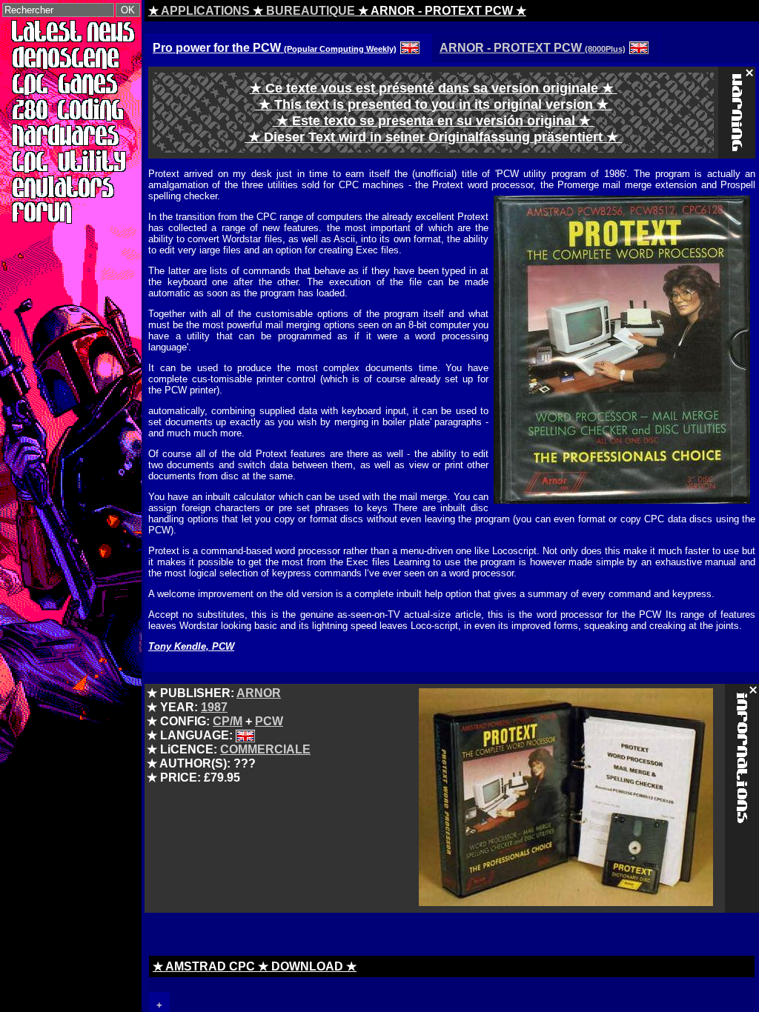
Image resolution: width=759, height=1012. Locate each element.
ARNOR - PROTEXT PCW (533, 47)
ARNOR (258, 693)
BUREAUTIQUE (310, 10)
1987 (214, 707)
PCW (269, 721)
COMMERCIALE (265, 749)
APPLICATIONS (205, 10)
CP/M (227, 721)
